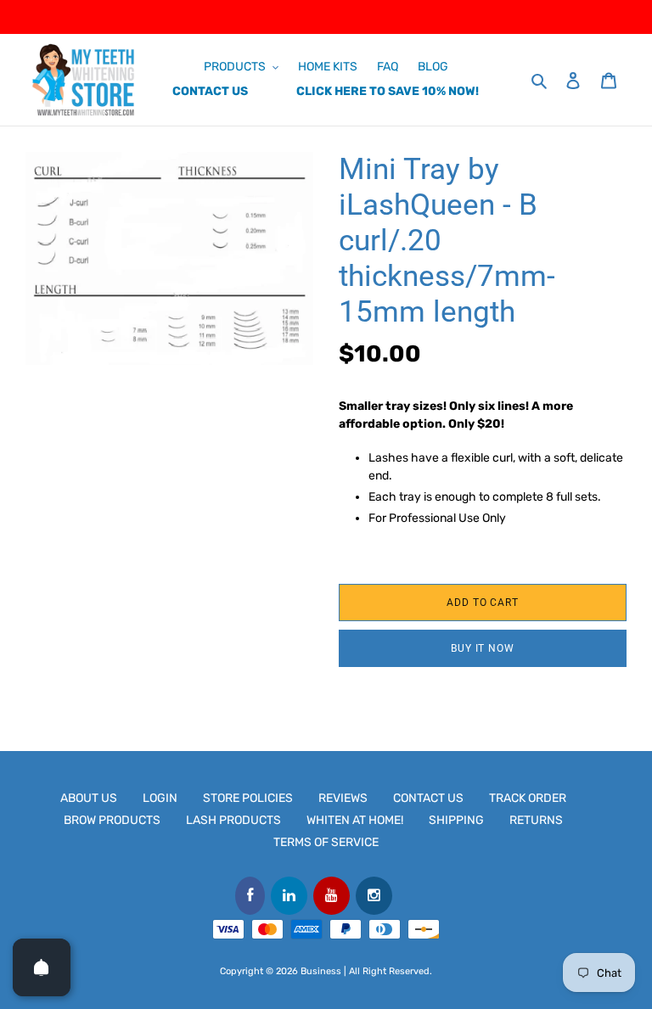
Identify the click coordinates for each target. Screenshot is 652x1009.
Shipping (456, 820)
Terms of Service (326, 842)
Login (160, 798)
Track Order (527, 798)
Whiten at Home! (354, 820)
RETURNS (536, 820)
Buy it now (483, 648)
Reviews (343, 798)
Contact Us (428, 798)
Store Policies (248, 798)
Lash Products (233, 820)
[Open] (41, 967)
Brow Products (112, 820)
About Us (88, 798)
